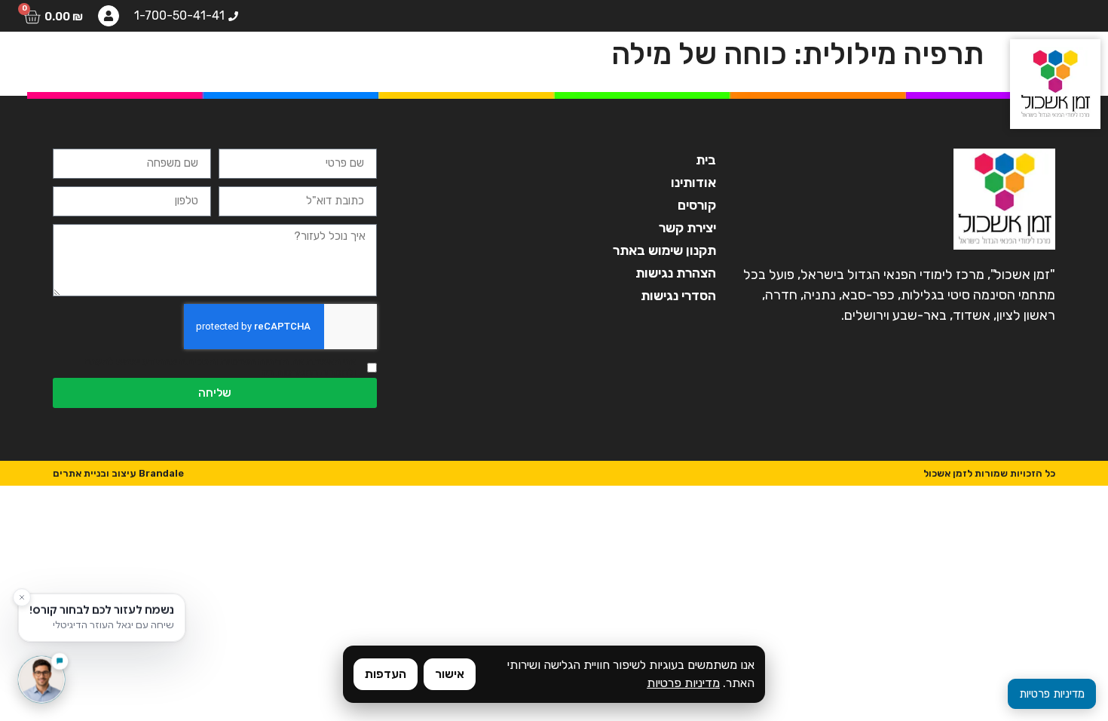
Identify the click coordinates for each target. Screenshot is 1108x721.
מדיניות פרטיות (683, 683)
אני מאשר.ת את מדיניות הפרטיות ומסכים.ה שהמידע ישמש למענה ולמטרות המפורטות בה (220, 367)
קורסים (390, 64)
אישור (449, 674)
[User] (108, 15)
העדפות (385, 674)
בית (531, 64)
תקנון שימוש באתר (664, 250)
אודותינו (466, 64)
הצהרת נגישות (675, 273)
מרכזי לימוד (236, 64)
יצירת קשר (61, 64)
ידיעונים (147, 64)
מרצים (320, 64)
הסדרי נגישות (678, 295)
